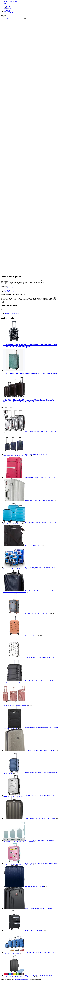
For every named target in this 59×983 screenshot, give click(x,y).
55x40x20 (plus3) (18, 313)
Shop (7, 18)
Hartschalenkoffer (13, 18)
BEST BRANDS (7, 11)
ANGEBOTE (6, 5)
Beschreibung (6, 290)
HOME (5, 3)
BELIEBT (8, 10)
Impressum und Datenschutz (21, 979)
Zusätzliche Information (8, 291)
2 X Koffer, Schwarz (9, 313)
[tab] (30, 290)
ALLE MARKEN (10, 12)
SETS (7, 7)
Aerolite (6, 309)
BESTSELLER (7, 8)
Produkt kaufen (4, 286)
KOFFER (8, 6)
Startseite (3, 18)
